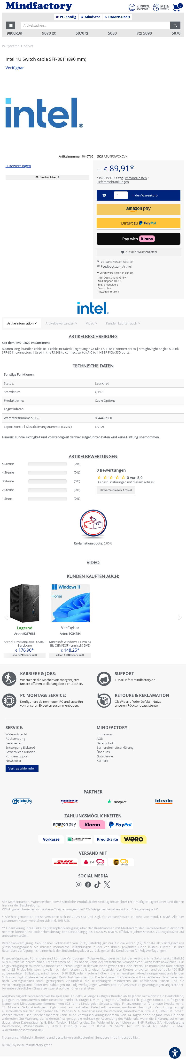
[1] (138, 209)
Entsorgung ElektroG (20, 747)
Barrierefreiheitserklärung (115, 747)
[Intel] (93, 308)
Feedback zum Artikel (116, 266)
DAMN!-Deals (118, 17)
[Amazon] (65, 824)
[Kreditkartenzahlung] (107, 839)
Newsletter (13, 760)
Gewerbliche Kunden (20, 752)
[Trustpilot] (116, 801)
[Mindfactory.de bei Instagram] (78, 885)
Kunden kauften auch (121, 323)
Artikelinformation (20, 323)
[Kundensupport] (139, 6)
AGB (100, 738)
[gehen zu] (2, 443)
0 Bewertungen (18, 166)
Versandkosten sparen (116, 261)
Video (90, 323)
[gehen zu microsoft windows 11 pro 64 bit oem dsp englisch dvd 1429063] (70, 621)
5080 (112, 33)
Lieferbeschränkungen (113, 182)
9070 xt (49, 33)
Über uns (103, 752)
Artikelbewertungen (60, 323)
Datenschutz (106, 743)
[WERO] (134, 839)
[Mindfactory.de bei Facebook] (88, 885)
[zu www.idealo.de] (164, 801)
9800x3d (14, 33)
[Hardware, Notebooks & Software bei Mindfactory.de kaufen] (53, 6)
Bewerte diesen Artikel (116, 490)
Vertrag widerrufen (22, 768)
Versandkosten (136, 178)
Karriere (102, 760)
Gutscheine (105, 756)
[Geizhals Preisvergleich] (22, 801)
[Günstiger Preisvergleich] (69, 801)
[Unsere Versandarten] (93, 862)
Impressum (105, 734)
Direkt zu (130, 223)
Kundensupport (17, 756)
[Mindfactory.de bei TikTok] (97, 885)
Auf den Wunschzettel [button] (141, 252)
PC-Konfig (67, 17)
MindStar (92, 17)
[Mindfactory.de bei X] (107, 885)
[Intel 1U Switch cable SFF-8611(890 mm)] (93, 112)
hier (136, 1037)
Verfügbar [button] (15, 67)
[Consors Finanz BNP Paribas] (79, 839)
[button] (11, 25)
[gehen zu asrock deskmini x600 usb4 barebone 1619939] (25, 621)
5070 (176, 33)
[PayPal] (120, 824)
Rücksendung (15, 738)
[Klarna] (93, 824)
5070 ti (82, 33)
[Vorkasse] (51, 839)
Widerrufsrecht (16, 734)
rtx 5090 (144, 33)
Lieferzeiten (14, 743)
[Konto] (161, 7)
